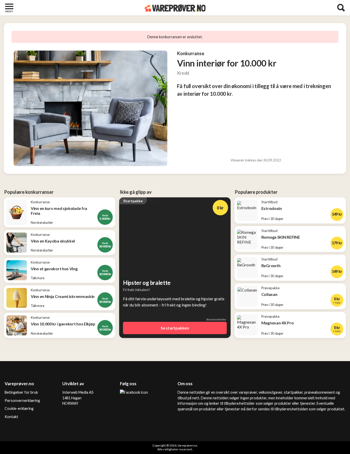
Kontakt (11, 416)
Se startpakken (175, 327)
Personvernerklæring (22, 400)
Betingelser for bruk (21, 392)
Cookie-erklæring (19, 408)
